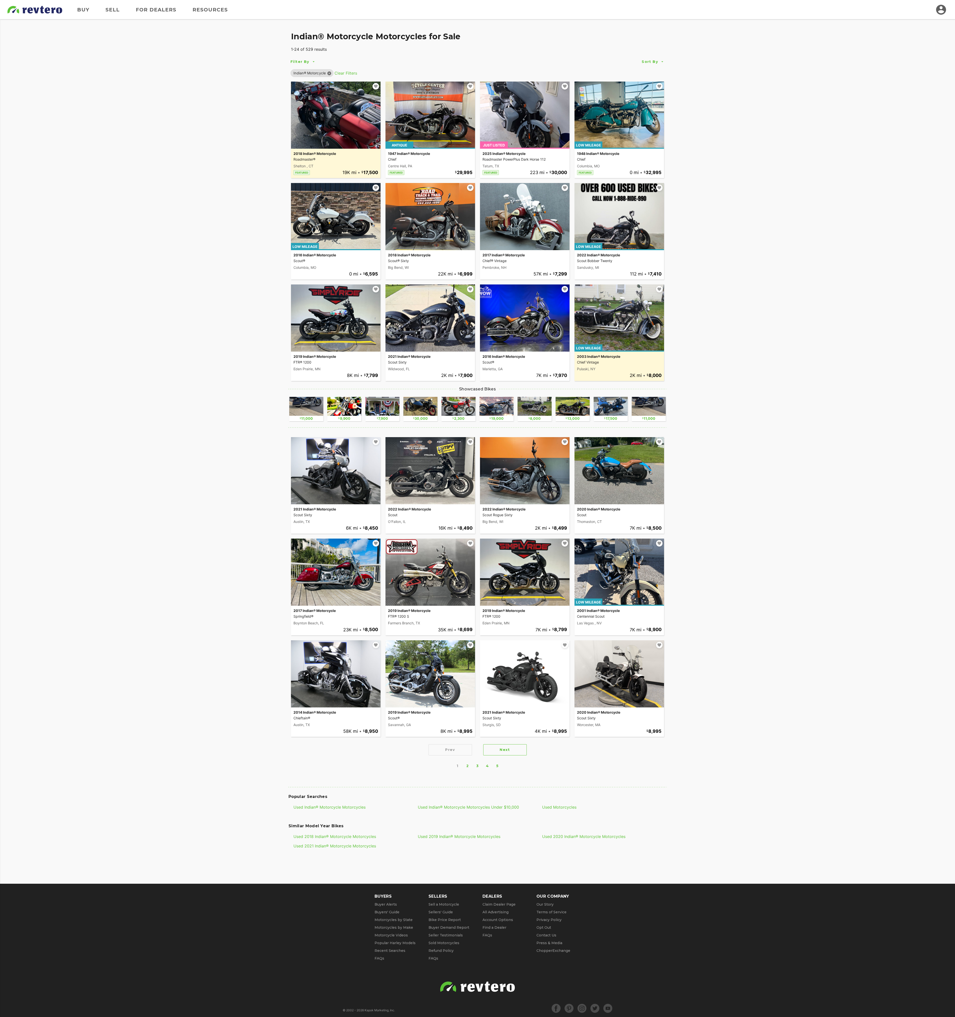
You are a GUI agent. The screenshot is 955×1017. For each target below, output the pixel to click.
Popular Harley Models (395, 943)
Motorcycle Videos (391, 935)
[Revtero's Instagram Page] (581, 1008)
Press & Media (549, 943)
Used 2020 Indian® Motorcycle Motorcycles (583, 836)
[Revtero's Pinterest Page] (569, 1008)
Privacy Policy (549, 920)
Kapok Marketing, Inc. (380, 1010)
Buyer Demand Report (449, 927)
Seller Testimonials (446, 935)
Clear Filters (345, 73)
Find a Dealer (494, 927)
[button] (309, 73)
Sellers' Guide (441, 912)
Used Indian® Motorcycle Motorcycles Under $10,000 (468, 807)
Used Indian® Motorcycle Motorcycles (329, 807)
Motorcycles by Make (394, 927)
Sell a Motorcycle (444, 904)
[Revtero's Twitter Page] (594, 1008)
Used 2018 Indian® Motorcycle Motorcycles (334, 836)
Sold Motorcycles (444, 943)
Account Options (497, 920)
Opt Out (543, 927)
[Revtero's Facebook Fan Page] (556, 1008)
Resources (210, 10)
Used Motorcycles (559, 807)
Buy (83, 10)
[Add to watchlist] (376, 86)
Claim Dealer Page (499, 904)
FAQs (379, 958)
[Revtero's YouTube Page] (607, 1008)
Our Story (545, 904)
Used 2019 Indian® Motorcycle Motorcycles (459, 836)
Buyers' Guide (387, 912)
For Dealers (156, 10)
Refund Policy (441, 950)
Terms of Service (551, 912)
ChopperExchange (553, 950)
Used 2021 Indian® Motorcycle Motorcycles (334, 845)
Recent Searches (390, 950)
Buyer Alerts (386, 904)
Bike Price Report (445, 920)
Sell (112, 10)
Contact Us (546, 935)
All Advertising (495, 912)
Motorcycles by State (394, 920)
